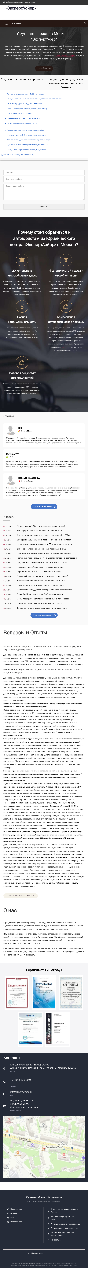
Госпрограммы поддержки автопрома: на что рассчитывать (45, 590)
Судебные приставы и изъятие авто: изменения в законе (44, 554)
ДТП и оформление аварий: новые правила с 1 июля (41, 549)
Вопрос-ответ (16, 1209)
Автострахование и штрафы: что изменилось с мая (41, 581)
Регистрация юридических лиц (64, 1228)
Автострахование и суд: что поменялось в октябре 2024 (43, 535)
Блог (12, 1218)
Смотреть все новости (42, 615)
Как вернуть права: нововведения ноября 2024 (39, 531)
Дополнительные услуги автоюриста (17, 155)
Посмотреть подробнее (44, 1142)
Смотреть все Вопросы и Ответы (21, 896)
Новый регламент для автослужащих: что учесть (39, 604)
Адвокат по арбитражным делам (62, 1218)
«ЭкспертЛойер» (21, 8)
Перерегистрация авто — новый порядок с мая (39, 572)
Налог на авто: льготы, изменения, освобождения (40, 585)
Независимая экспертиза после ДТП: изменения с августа (44, 544)
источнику (66, 347)
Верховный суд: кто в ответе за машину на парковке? (42, 576)
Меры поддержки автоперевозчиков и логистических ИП (43, 599)
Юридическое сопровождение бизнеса (64, 1210)
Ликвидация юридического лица (65, 1224)
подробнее (42, 68)
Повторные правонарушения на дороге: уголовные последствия (47, 558)
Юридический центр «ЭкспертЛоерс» (44, 1197)
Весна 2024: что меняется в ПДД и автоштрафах (40, 594)
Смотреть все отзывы (43, 506)
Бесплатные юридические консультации (62, 1234)
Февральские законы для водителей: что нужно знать (42, 608)
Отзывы (13, 1213)
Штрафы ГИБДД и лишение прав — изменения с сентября (44, 540)
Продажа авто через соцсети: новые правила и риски (42, 563)
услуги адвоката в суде (65, 56)
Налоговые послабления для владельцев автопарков (41, 567)
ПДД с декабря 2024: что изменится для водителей (41, 526)
